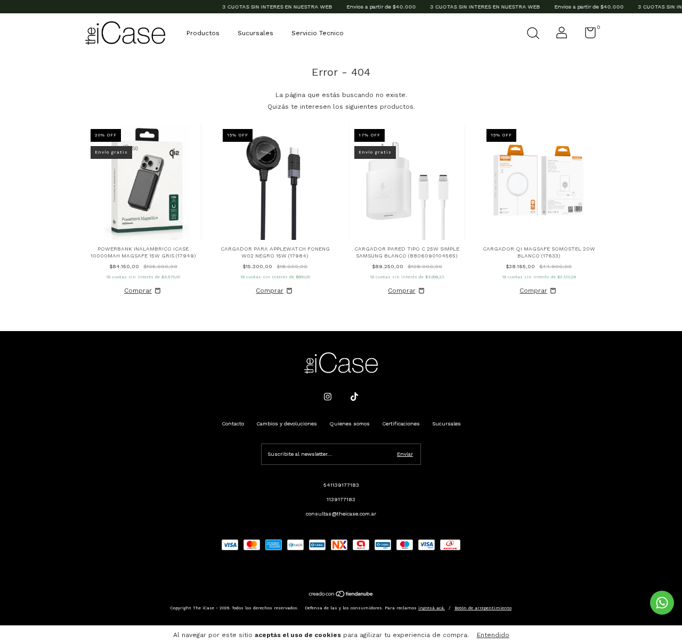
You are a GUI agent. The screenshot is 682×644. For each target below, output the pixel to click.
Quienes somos (349, 423)
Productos (203, 33)
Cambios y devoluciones (286, 423)
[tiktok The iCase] (354, 396)
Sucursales (255, 33)
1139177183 (341, 499)
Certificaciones (401, 423)
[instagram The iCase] (327, 396)
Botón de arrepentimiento (483, 608)
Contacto (233, 423)
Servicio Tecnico (317, 33)
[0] (586, 35)
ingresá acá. (431, 608)
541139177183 (341, 485)
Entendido (493, 635)
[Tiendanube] (341, 595)
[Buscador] (532, 34)
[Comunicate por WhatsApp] (662, 603)
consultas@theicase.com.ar (341, 514)
